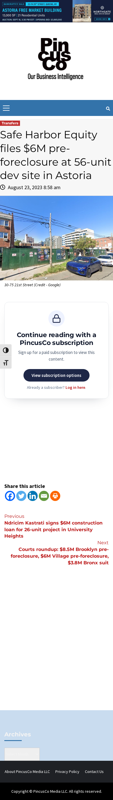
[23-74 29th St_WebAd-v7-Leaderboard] (56, 10)
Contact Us (94, 771)
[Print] (55, 496)
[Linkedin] (33, 496)
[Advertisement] (56, 647)
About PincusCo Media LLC (27, 771)
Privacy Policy (67, 771)
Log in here (75, 387)
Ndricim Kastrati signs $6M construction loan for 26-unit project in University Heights (53, 526)
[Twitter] (21, 496)
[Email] (44, 496)
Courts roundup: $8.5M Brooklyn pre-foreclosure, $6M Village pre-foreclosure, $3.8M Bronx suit (60, 552)
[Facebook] (10, 496)
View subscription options (56, 375)
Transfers (10, 123)
